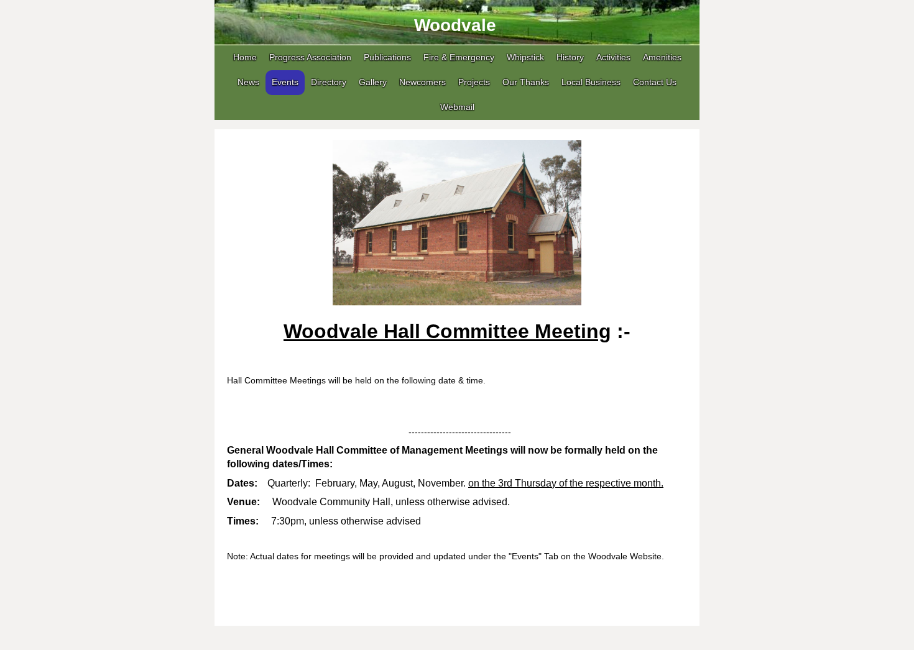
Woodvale (455, 25)
